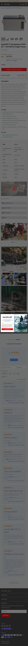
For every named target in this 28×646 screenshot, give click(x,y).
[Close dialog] (26, 314)
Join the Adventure (7, 329)
